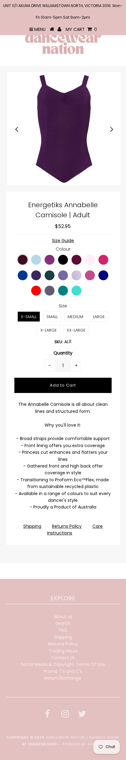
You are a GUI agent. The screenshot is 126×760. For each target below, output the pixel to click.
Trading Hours (63, 651)
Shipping (32, 526)
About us (63, 617)
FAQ (63, 630)
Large (99, 317)
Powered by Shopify (83, 744)
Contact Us (63, 658)
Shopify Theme (104, 737)
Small (52, 317)
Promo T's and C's (63, 671)
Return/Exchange (62, 678)
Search (62, 623)
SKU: (58, 342)
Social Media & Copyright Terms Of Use (63, 664)
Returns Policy (67, 526)
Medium (75, 317)
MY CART (81, 29)
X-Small (29, 317)
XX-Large (76, 330)
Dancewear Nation (65, 737)
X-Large (48, 330)
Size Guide (63, 240)
